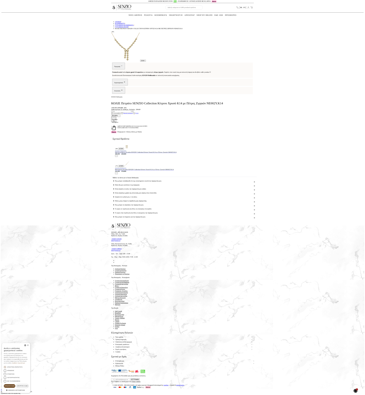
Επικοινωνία (119, 363)
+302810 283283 (116, 239)
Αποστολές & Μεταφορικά (123, 342)
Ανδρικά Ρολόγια (120, 269)
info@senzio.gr (115, 240)
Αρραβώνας (118, 299)
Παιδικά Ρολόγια (120, 272)
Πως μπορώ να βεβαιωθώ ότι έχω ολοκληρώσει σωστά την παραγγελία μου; (138, 181)
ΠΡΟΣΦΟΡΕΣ (230, 15)
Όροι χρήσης (119, 337)
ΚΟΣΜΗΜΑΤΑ (161, 15)
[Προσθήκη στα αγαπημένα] (116, 156)
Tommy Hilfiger (120, 318)
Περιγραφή (117, 66)
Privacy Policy (119, 366)
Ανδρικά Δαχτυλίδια (121, 296)
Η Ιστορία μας (119, 361)
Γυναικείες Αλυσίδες (121, 291)
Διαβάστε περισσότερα (18, 363)
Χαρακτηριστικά (118, 82)
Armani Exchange (120, 323)
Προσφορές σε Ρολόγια (122, 274)
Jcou (116, 328)
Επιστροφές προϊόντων (122, 344)
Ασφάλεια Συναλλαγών (122, 347)
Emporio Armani (120, 325)
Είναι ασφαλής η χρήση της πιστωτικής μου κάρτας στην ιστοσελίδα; (136, 193)
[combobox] (25, 345)
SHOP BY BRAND (205, 15)
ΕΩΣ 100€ (218, 15)
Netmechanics (180, 385)
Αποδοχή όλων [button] (9, 386)
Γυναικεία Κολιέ (121, 27)
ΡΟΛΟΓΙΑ (148, 15)
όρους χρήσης (136, 381)
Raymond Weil (119, 314)
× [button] (28, 345)
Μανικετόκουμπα (120, 298)
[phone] (237, 7)
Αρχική (118, 22)
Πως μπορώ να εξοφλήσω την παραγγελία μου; (129, 205)
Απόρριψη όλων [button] (22, 386)
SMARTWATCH (176, 15)
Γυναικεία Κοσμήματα (124, 25)
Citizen (117, 321)
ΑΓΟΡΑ (115, 116)
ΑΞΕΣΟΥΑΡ (189, 15)
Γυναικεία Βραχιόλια (121, 287)
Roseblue (166, 385)
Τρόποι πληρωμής (120, 339)
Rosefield (118, 313)
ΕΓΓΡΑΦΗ (135, 379)
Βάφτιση (117, 304)
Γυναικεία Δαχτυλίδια (121, 284)
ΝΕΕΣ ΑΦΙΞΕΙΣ (135, 15)
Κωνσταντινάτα (119, 301)
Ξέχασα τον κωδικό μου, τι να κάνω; (126, 197)
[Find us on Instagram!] (116, 262)
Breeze (117, 320)
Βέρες (117, 286)
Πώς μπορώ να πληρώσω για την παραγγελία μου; (130, 217)
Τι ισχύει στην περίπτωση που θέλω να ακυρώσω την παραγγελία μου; (136, 213)
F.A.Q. (137, 113)
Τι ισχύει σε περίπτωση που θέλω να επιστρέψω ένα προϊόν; (133, 209)
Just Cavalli (118, 311)
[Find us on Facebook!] (116, 260)
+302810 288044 (116, 249)
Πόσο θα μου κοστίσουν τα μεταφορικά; (127, 185)
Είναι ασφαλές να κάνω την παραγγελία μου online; (130, 189)
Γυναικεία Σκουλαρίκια (122, 282)
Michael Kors (119, 316)
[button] (16, 390)
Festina (117, 326)
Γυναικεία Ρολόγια (120, 270)
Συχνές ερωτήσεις (120, 349)
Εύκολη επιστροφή (128, 113)
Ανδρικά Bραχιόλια (121, 294)
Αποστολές (117, 91)
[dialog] (16, 368)
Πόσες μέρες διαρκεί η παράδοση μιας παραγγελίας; (131, 201)
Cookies (117, 352)
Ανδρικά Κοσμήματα (121, 292)
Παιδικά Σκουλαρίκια (121, 303)
